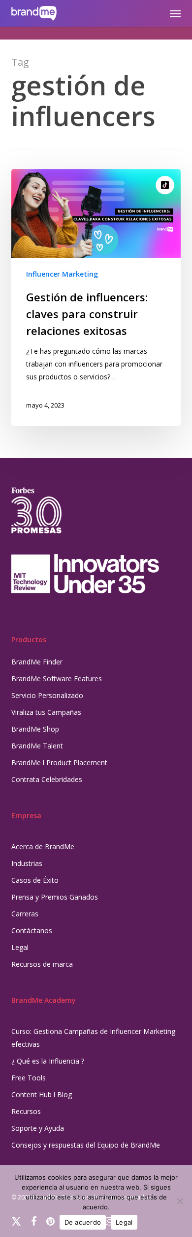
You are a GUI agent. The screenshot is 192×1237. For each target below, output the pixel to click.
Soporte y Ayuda (37, 1128)
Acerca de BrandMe (42, 846)
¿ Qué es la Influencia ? (47, 1061)
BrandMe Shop (35, 729)
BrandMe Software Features (56, 678)
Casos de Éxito (35, 880)
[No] (180, 1201)
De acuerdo (82, 1222)
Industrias (26, 863)
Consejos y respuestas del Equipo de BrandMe (85, 1145)
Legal (20, 947)
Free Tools (28, 1077)
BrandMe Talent (37, 745)
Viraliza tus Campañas (46, 712)
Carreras (24, 913)
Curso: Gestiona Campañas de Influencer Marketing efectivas (93, 1038)
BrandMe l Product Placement (59, 762)
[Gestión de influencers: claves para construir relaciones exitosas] (95, 297)
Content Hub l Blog (41, 1094)
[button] (175, 13)
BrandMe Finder (37, 661)
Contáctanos (31, 930)
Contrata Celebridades (46, 779)
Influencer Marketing (62, 274)
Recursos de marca (42, 964)
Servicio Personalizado (47, 695)
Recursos (26, 1111)
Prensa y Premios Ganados (54, 897)
